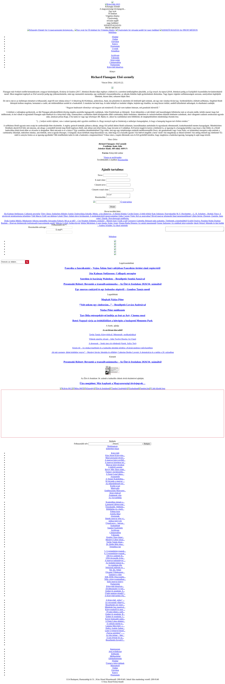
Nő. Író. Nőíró (115, 570)
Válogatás (115, 535)
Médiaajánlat (115, 656)
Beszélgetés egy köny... (115, 605)
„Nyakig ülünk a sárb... (115, 612)
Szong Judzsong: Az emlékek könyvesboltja (175, 223)
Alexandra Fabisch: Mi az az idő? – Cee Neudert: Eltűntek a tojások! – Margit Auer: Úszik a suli (87, 221)
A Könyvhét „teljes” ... (115, 600)
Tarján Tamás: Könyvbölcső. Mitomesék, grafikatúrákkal (112, 334)
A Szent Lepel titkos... (115, 474)
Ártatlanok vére (115, 495)
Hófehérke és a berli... (115, 509)
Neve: (100, 175)
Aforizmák (115, 516)
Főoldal (115, 661)
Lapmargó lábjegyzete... (115, 504)
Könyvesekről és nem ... (115, 609)
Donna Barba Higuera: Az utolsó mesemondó (138, 223)
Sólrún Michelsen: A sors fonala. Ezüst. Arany (99, 223)
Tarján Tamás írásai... (115, 542)
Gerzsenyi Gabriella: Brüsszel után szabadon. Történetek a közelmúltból (157, 221)
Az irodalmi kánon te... (115, 563)
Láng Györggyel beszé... (115, 631)
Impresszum (115, 649)
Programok (115, 675)
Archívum (115, 530)
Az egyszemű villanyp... (115, 602)
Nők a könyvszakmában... (115, 579)
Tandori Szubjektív (115, 528)
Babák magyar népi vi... (115, 518)
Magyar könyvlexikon (115, 465)
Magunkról (115, 665)
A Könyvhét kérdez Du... (115, 596)
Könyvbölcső (115, 493)
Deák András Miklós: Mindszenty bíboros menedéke (26, 221)
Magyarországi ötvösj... (115, 458)
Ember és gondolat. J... (115, 616)
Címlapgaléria (115, 532)
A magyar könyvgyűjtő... (115, 460)
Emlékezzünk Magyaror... (115, 491)
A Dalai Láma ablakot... (115, 621)
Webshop (112, 236)
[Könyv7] (112, 2)
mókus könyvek (115, 521)
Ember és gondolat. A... (115, 591)
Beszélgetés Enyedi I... (115, 640)
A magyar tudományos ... (115, 560)
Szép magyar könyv (115, 581)
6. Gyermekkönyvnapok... (115, 553)
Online (115, 668)
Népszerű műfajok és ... (115, 567)
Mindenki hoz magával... (115, 607)
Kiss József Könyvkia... (115, 455)
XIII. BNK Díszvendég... (115, 577)
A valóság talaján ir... (115, 623)
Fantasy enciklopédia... (115, 472)
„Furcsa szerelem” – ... (115, 633)
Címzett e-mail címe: (100, 190)
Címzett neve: (100, 185)
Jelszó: (115, 444)
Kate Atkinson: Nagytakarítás (164, 214)
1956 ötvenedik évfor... (115, 558)
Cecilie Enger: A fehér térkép (139, 214)
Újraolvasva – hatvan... (115, 523)
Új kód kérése (126, 202)
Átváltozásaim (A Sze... (115, 589)
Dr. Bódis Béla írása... (115, 544)
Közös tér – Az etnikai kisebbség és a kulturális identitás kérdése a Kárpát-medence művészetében (112, 348)
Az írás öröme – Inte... (115, 635)
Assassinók (115, 476)
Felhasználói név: (81, 444)
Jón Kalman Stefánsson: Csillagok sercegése (22, 214)
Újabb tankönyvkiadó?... (115, 593)
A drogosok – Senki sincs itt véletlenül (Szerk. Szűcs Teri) (112, 343)
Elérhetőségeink (115, 658)
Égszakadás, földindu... (115, 507)
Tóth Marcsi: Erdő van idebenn (44, 216)
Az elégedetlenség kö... (115, 483)
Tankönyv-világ (115, 574)
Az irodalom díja (115, 565)
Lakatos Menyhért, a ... (115, 626)
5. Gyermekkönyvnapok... (115, 551)
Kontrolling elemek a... (115, 502)
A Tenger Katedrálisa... (115, 479)
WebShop (112, 32)
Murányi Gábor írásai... (115, 540)
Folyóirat (115, 670)
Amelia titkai (115, 514)
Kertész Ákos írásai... (115, 537)
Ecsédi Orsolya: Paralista (198, 221)
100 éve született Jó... (115, 556)
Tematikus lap (115, 547)
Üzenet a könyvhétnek (115, 663)
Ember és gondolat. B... (115, 614)
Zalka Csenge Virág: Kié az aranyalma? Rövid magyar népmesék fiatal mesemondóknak (154, 216)
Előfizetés (115, 654)
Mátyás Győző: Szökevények (68, 223)
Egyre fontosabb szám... (115, 619)
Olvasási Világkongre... (115, 572)
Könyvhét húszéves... (115, 586)
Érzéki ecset (115, 486)
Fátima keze (115, 511)
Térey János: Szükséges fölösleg (54, 214)
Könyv (115, 672)
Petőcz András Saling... (115, 628)
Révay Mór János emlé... (115, 469)
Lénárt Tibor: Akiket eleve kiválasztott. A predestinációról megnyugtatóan (87, 216)
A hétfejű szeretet (115, 467)
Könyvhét (115, 453)
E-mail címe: (100, 180)
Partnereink (115, 584)
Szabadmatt (115, 525)
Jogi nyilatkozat (115, 651)
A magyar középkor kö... (115, 462)
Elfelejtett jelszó (112, 449)
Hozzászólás (123, 160)
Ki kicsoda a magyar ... (115, 481)
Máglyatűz (115, 488)
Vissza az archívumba (112, 157)
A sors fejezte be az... (115, 638)
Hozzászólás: (100, 197)
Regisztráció (112, 446)
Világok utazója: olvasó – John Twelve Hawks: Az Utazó (112, 339)
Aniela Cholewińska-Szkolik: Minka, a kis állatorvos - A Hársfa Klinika (97, 214)
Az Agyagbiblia (115, 498)
